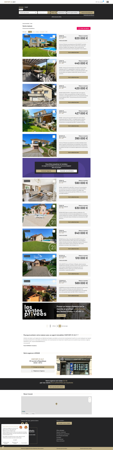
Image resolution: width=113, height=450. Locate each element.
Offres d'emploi (60, 430)
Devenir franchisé (61, 432)
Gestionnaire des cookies (86, 448)
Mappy (33, 413)
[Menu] (108, 2)
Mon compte (100, 2)
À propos (58, 437)
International (59, 439)
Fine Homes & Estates (62, 435)
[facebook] (22, 423)
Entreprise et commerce (62, 434)
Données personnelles (62, 448)
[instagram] (26, 423)
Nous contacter (60, 441)
